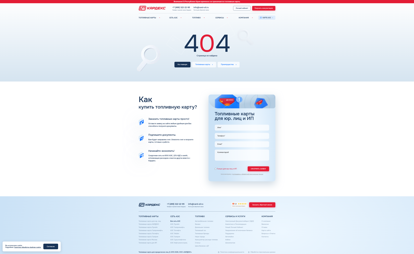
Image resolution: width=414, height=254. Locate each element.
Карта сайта (266, 230)
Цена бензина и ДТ (202, 246)
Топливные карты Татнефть (149, 234)
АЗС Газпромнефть (177, 227)
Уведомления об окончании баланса (238, 230)
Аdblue (227, 240)
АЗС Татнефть (175, 230)
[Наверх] (405, 245)
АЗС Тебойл (174, 234)
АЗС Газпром (175, 237)
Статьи (197, 243)
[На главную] (152, 8)
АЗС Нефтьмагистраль (178, 243)
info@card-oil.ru (201, 7)
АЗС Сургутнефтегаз (178, 240)
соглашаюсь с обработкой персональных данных (248, 174)
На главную (182, 64)
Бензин (197, 224)
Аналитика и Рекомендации (235, 224)
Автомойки (229, 237)
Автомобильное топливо (204, 221)
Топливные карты (202, 64)
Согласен (51, 246)
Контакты (265, 237)
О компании (266, 221)
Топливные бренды (202, 234)
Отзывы (264, 227)
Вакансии (265, 224)
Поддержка (229, 234)
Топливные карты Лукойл (148, 227)
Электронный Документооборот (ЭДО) (239, 221)
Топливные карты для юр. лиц (150, 221)
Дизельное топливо (202, 227)
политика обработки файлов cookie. (27, 247)
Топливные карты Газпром (148, 237)
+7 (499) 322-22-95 (181, 7)
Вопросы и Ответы (268, 234)
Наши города (200, 237)
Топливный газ (200, 230)
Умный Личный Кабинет (234, 227)
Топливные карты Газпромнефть (151, 230)
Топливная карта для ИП (148, 243)
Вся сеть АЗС (175, 221)
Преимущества (227, 64)
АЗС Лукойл (174, 224)
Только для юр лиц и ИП (227, 169)
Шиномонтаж (230, 243)
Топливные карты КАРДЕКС (149, 224)
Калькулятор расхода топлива (206, 240)
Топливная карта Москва (148, 240)
